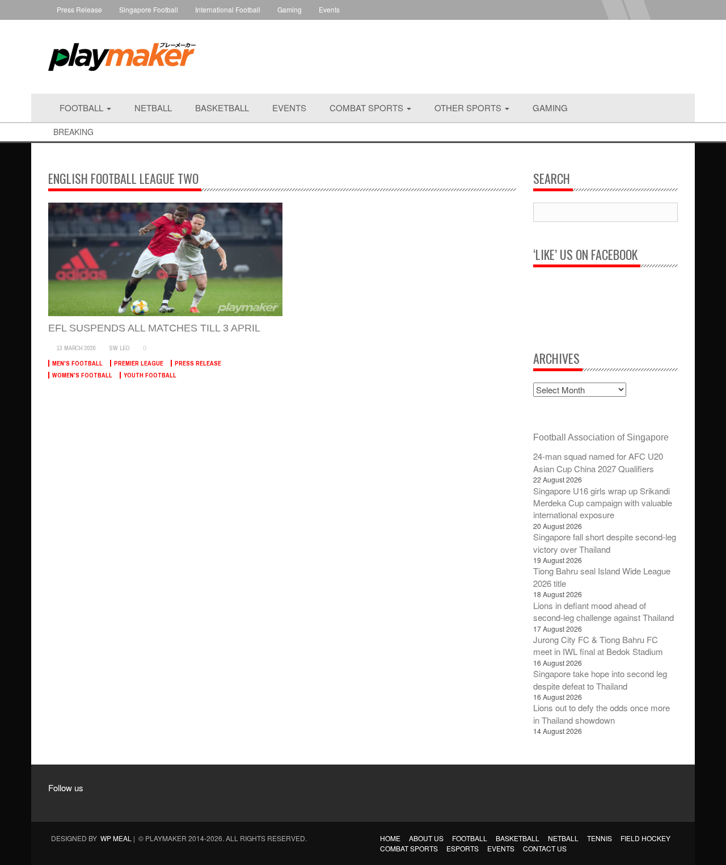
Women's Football (82, 375)
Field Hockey (645, 838)
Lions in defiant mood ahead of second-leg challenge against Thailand (603, 611)
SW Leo (119, 348)
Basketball (222, 108)
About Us (426, 838)
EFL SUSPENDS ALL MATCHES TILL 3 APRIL (154, 328)
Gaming (289, 9)
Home (390, 838)
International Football (227, 9)
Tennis (599, 838)
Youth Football (150, 375)
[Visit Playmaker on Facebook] (63, 804)
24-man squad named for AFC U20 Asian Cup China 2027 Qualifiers (598, 462)
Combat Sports (368, 108)
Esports (462, 848)
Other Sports (469, 108)
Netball (153, 108)
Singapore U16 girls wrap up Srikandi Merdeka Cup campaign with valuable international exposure (602, 503)
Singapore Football (148, 9)
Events (329, 9)
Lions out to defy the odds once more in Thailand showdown (601, 713)
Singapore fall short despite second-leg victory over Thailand (604, 543)
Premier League (138, 363)
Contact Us (545, 848)
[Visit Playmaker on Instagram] (84, 804)
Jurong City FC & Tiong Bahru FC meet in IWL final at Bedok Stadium (598, 645)
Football (82, 108)
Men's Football (77, 363)
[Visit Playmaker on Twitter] (106, 804)
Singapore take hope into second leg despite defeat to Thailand (600, 679)
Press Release (79, 9)
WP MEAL (116, 838)
